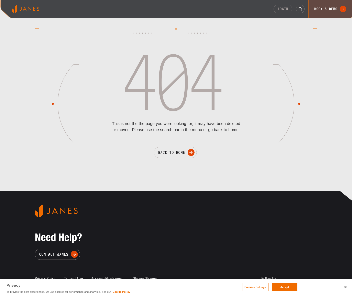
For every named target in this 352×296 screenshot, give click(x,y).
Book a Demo (325, 9)
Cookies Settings (255, 286)
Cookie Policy (121, 291)
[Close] (345, 287)
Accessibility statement (107, 278)
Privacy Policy (45, 278)
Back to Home (171, 152)
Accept (284, 286)
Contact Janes (53, 254)
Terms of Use (73, 278)
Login (283, 9)
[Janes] (25, 9)
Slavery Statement (146, 278)
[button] (300, 9)
